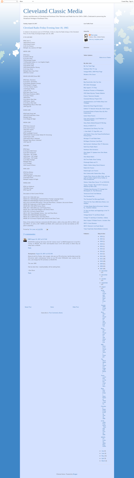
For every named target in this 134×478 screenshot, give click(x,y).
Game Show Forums (89, 116)
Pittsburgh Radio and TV (91, 162)
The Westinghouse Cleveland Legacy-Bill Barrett (103, 366)
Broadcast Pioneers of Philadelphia (94, 90)
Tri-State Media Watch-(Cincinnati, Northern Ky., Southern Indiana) (96, 207)
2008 (101, 266)
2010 (101, 261)
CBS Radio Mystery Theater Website (94, 93)
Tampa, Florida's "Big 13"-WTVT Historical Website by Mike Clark (96, 185)
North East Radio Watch (90, 147)
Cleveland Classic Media (52, 11)
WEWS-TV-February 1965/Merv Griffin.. (103, 442)
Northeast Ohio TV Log (90, 69)
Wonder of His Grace (90, 74)
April (103, 458)
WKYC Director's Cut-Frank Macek (93, 226)
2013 (101, 254)
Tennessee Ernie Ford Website (92, 193)
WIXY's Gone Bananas (90, 223)
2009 (101, 264)
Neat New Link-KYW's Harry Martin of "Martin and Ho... (103, 396)
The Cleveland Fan (89, 196)
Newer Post (28, 307)
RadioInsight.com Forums (91, 170)
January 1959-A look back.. (103, 307)
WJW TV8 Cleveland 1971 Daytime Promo (103, 296)
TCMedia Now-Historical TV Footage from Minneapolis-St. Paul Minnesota (95, 190)
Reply (29, 248)
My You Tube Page (89, 66)
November (104, 275)
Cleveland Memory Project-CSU (93, 99)
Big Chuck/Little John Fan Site (92, 82)
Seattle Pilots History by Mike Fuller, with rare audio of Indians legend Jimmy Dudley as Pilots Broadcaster (97, 178)
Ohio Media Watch (89, 157)
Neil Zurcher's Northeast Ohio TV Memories (96, 144)
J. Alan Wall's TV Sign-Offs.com (93, 131)
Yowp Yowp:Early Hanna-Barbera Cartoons (96, 229)
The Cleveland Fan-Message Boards (94, 199)
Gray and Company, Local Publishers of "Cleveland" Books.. (95, 119)
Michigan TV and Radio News (92, 138)
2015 (101, 249)
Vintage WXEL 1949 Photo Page (93, 71)
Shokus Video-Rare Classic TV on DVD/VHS (96, 182)
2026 (101, 236)
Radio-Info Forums (89, 168)
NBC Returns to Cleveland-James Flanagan (103, 351)
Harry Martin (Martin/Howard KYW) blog (95, 123)
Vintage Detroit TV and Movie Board (94, 215)
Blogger (75, 474)
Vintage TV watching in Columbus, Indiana (96, 217)
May (103, 456)
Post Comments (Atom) (55, 313)
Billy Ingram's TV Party (90, 87)
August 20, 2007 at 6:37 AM (39, 239)
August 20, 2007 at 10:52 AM (44, 253)
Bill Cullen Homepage (90, 85)
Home (52, 307)
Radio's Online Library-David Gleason (94, 165)
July (103, 451)
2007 (101, 268)
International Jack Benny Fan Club (93, 128)
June (103, 453)
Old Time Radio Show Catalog (92, 159)
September (105, 283)
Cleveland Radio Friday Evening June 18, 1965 (103, 412)
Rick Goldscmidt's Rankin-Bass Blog (94, 173)
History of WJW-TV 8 (90, 126)
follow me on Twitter (105, 57)
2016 (101, 246)
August (104, 287)
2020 (101, 241)
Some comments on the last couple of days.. (103, 381)
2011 (101, 259)
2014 (101, 251)
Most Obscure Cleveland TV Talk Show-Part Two (103, 319)
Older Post (76, 307)
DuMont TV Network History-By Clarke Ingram (97, 108)
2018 (101, 244)
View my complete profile (96, 39)
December (104, 271)
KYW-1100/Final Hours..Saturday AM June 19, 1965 (103, 427)
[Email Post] (47, 229)
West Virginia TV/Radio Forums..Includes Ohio (97, 220)
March (103, 461)
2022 (101, 239)
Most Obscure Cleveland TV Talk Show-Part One (103, 335)
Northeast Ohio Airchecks (91, 149)
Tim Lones (94, 35)
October (104, 279)
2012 (101, 256)
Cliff (29, 239)
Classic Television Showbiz (91, 96)
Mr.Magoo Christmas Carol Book (93, 141)
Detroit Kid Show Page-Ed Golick (93, 106)
